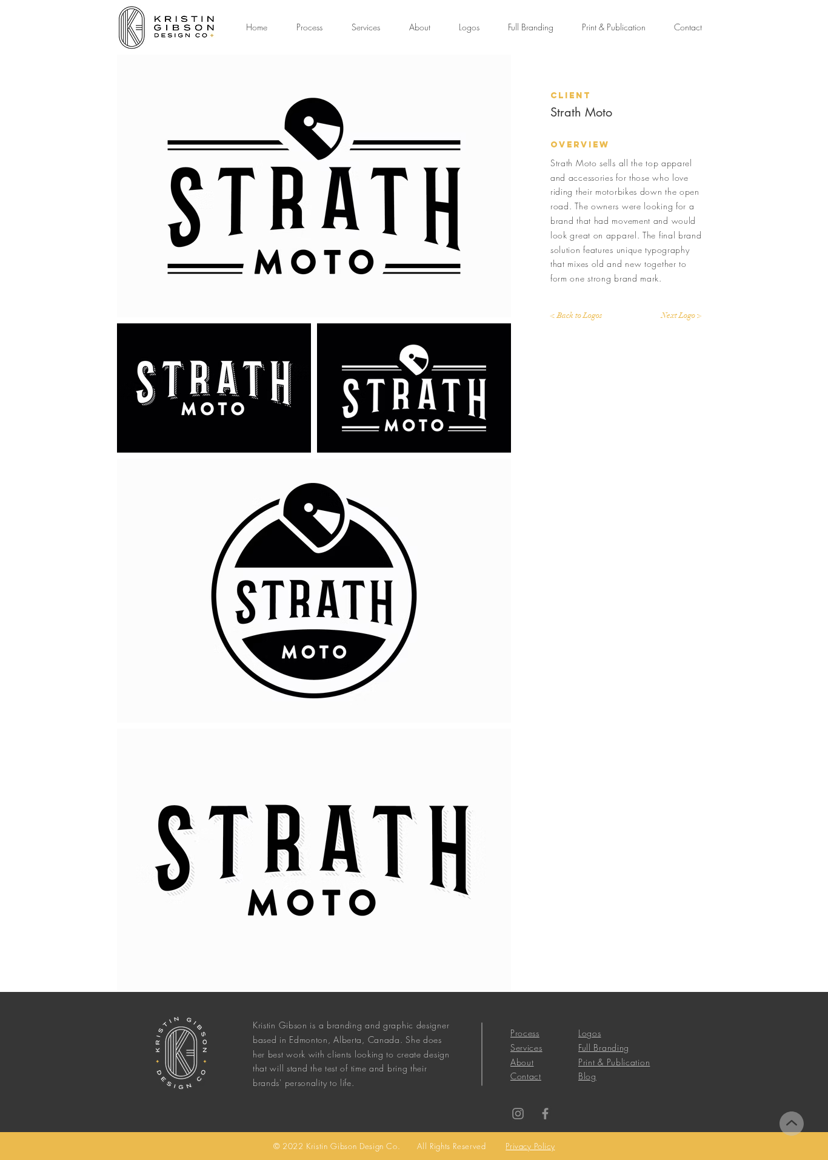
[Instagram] (518, 1113)
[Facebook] (545, 1113)
